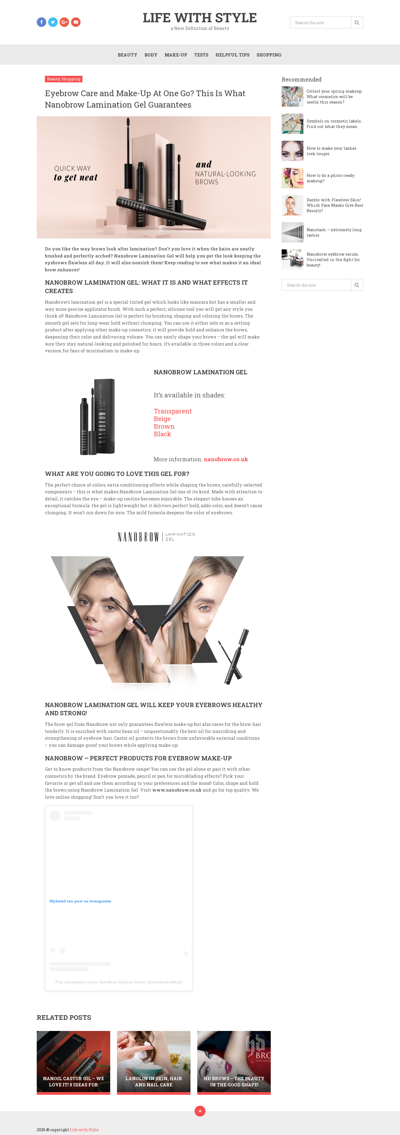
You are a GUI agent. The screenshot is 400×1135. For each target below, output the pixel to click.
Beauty (127, 55)
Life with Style (200, 17)
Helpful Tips (233, 55)
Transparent (173, 411)
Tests (201, 55)
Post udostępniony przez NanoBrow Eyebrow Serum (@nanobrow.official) (119, 982)
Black (162, 434)
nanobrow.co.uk (226, 459)
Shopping (269, 55)
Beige (162, 419)
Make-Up (176, 55)
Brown (164, 426)
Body (151, 55)
